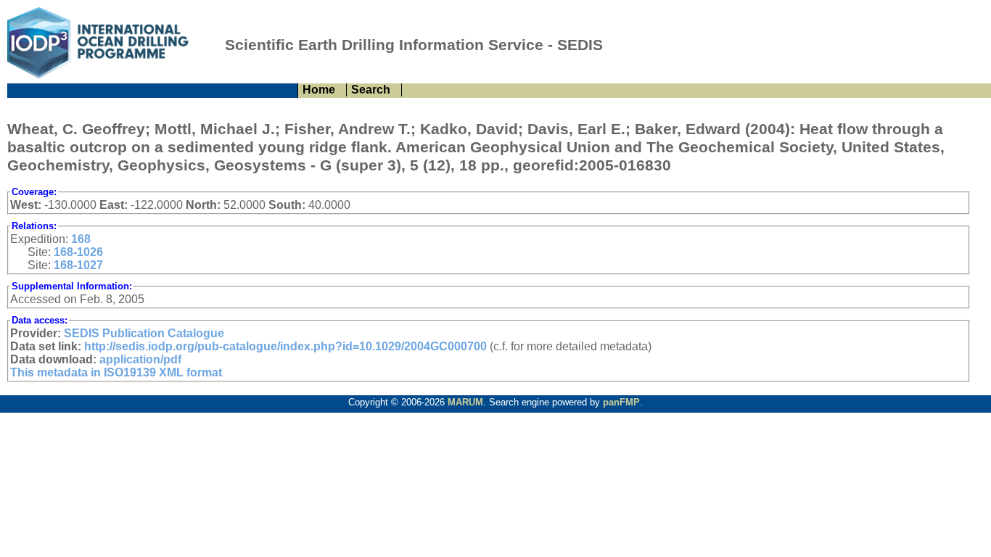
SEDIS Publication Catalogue (144, 333)
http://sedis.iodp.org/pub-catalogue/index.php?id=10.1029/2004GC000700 (285, 346)
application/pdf (140, 359)
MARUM (465, 402)
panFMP (621, 402)
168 (81, 239)
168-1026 (78, 252)
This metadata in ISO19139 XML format (116, 372)
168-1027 (78, 265)
